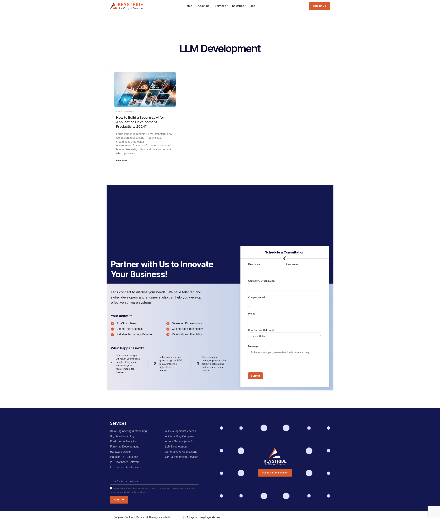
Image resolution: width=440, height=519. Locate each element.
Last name (292, 264)
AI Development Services (180, 431)
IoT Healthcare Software (125, 462)
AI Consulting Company (179, 436)
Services (220, 6)
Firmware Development (124, 446)
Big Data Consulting (122, 436)
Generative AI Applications (181, 451)
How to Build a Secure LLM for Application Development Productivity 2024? (140, 122)
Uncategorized (125, 112)
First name (254, 264)
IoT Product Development (125, 467)
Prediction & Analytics (123, 441)
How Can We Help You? (261, 330)
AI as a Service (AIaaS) (179, 441)
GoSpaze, (119, 517)
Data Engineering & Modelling (128, 431)
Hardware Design (120, 451)
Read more (122, 160)
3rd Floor (130, 517)
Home (188, 6)
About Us (203, 6)
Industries (238, 6)
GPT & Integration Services (181, 456)
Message (253, 346)
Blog (252, 6)
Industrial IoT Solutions (124, 456)
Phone (251, 313)
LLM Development (176, 446)
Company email (256, 297)
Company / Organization (261, 280)
